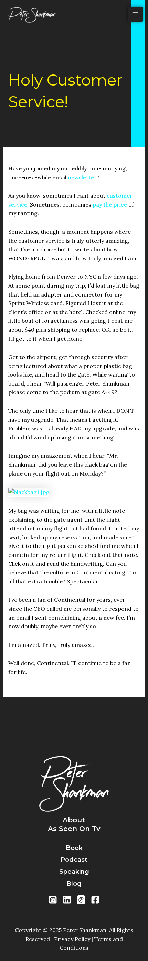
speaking (74, 871)
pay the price (110, 204)
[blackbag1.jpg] (28, 491)
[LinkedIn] (67, 900)
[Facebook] (95, 900)
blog (74, 884)
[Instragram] (53, 900)
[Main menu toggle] (135, 14)
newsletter (82, 177)
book (74, 848)
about (74, 820)
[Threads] (81, 900)
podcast (74, 859)
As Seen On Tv (74, 828)
